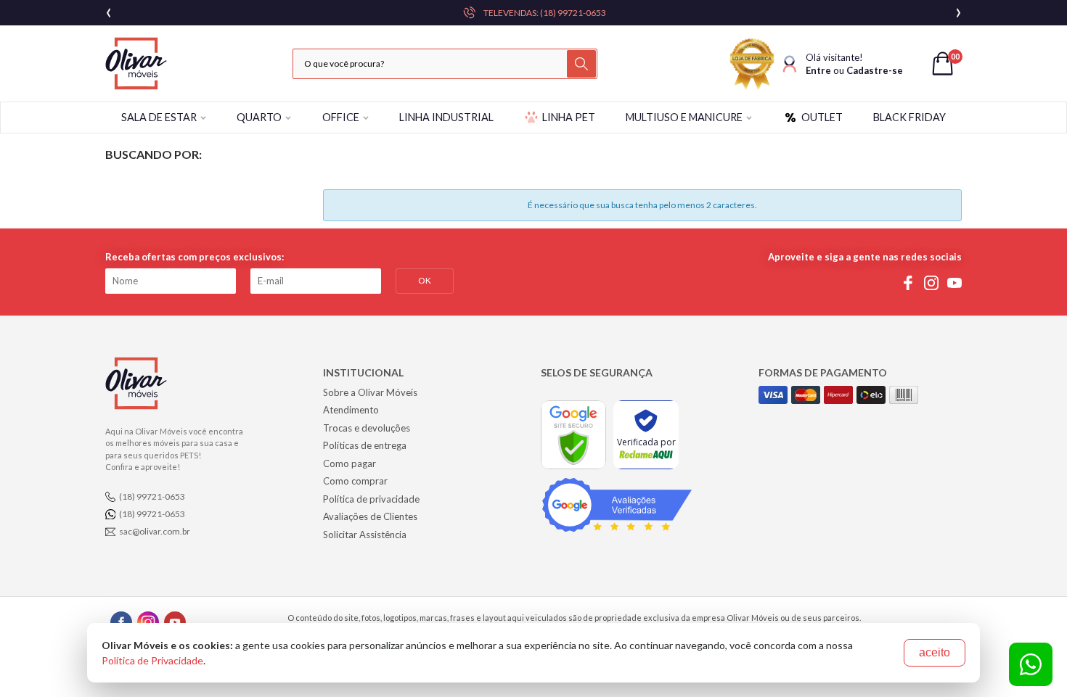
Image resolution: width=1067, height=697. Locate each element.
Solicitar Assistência (364, 534)
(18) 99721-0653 (152, 496)
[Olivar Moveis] (136, 63)
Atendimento (351, 410)
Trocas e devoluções (366, 428)
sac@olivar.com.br (154, 531)
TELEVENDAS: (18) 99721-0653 (544, 12)
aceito (934, 652)
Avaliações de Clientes (370, 516)
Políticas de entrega (364, 445)
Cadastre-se (874, 70)
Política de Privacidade (152, 660)
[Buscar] (581, 64)
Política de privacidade (371, 499)
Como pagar (349, 463)
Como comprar (355, 481)
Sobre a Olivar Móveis (370, 392)
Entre (818, 70)
